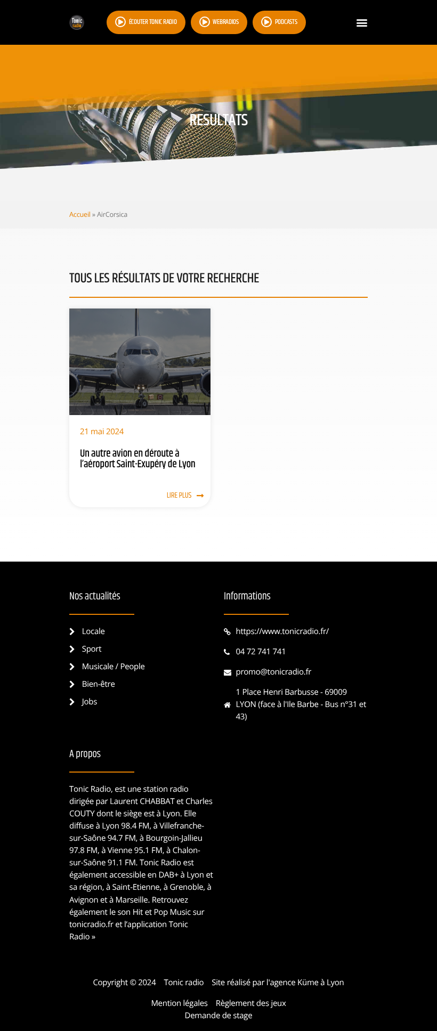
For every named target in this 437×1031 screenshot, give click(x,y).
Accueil (80, 214)
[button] (361, 22)
